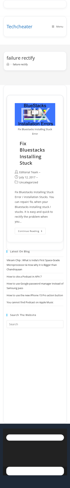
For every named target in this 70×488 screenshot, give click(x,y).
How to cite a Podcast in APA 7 (24, 276)
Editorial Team (28, 172)
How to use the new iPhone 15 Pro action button (35, 295)
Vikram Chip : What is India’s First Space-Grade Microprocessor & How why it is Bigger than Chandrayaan (33, 264)
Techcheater (19, 26)
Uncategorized (28, 182)
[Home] (8, 64)
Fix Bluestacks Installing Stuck (32, 153)
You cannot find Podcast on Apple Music (30, 302)
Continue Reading (32, 231)
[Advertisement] (35, 371)
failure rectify (20, 64)
